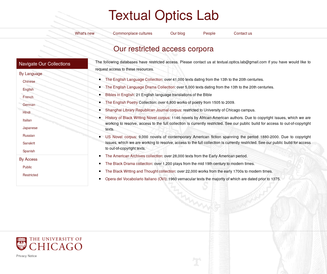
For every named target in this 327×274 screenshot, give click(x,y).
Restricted (30, 174)
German (29, 104)
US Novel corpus (120, 136)
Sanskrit (29, 143)
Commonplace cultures (132, 33)
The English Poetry (121, 102)
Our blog (177, 33)
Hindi (26, 112)
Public (27, 166)
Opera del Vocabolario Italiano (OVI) (135, 178)
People (209, 33)
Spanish (29, 150)
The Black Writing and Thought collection (140, 171)
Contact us (243, 33)
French (28, 96)
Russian (29, 135)
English (28, 89)
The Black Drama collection (128, 163)
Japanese (30, 127)
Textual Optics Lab (163, 14)
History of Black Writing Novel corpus (137, 117)
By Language (30, 73)
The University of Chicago (49, 243)
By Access (28, 159)
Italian (27, 120)
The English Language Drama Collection (140, 87)
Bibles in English (119, 94)
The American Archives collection (133, 156)
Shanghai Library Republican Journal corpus (143, 110)
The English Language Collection (133, 79)
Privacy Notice (26, 255)
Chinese (29, 81)
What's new (85, 33)
